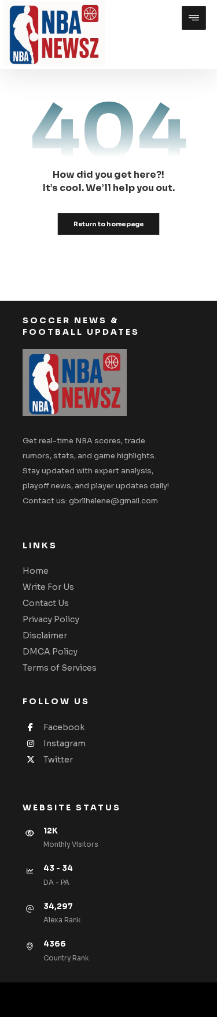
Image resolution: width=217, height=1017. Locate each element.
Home (36, 571)
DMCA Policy (50, 651)
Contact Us (46, 603)
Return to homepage (108, 224)
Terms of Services (60, 668)
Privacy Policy (51, 619)
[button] (194, 18)
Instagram (64, 743)
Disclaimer (45, 635)
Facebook (63, 727)
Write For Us (48, 587)
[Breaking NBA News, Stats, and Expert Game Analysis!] (54, 33)
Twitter (58, 759)
